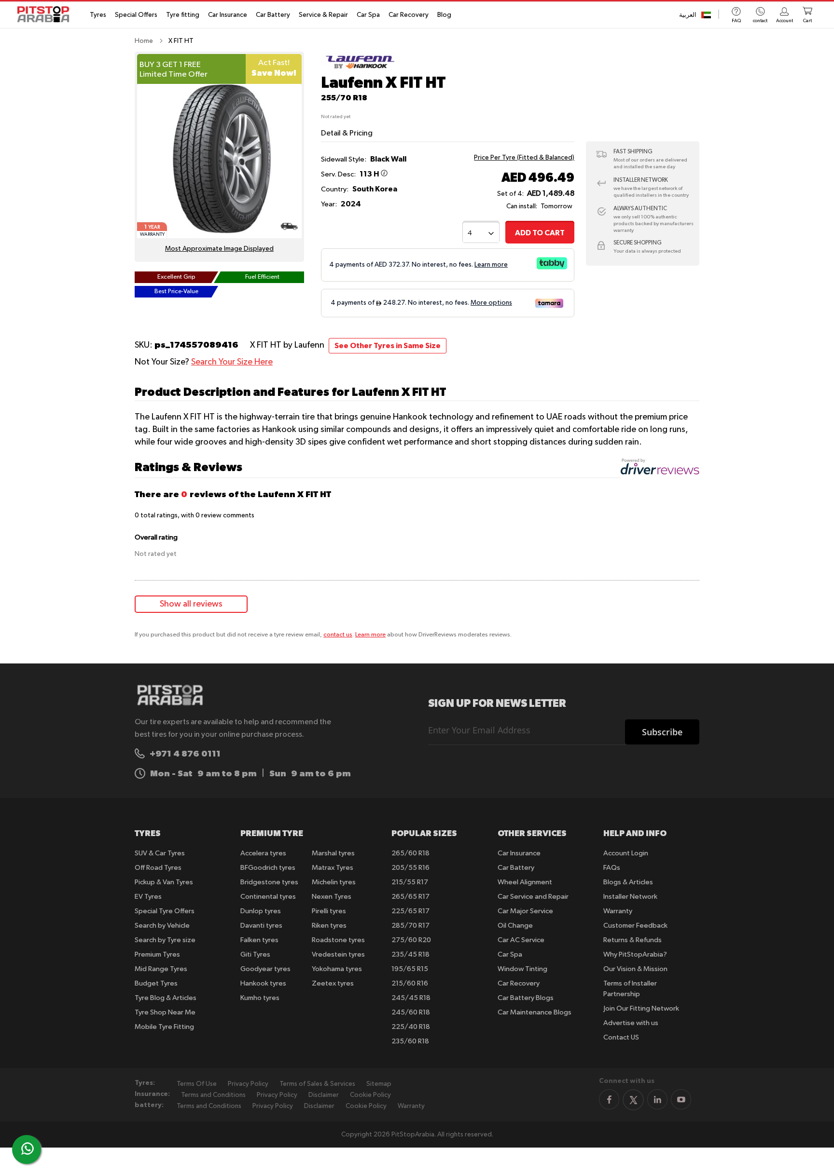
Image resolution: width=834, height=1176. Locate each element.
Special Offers (136, 15)
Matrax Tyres (332, 867)
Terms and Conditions (213, 1095)
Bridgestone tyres (269, 882)
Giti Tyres (255, 954)
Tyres (98, 15)
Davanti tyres (261, 925)
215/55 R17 (409, 882)
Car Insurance (227, 15)
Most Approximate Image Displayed (219, 248)
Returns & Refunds (632, 940)
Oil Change (515, 925)
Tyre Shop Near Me (165, 1012)
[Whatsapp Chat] (27, 1148)
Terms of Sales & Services (317, 1084)
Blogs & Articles (628, 882)
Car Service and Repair (533, 896)
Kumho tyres (259, 997)
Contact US (621, 1037)
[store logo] (46, 14)
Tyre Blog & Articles (165, 997)
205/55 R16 (410, 867)
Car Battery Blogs (526, 997)
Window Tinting (522, 969)
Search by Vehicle (162, 925)
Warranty (617, 911)
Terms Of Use (197, 1084)
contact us (337, 635)
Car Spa (368, 15)
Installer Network (630, 896)
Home (144, 41)
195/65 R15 (409, 969)
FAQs (611, 867)
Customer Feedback (635, 925)
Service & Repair (323, 15)
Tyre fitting (182, 15)
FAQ (736, 20)
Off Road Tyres (158, 867)
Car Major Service (525, 911)
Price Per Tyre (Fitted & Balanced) (524, 157)
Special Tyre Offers (165, 911)
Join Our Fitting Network (641, 1008)
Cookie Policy (370, 1095)
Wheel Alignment (525, 882)
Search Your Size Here (232, 362)
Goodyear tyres (265, 969)
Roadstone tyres (338, 940)
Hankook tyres (263, 983)
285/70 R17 (410, 925)
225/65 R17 (410, 911)
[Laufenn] (359, 69)
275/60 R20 (411, 940)
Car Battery (273, 15)
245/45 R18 (411, 997)
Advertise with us (630, 1023)
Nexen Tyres (331, 896)
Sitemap (378, 1084)
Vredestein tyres (338, 954)
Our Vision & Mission (635, 969)
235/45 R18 (410, 954)
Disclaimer (323, 1095)
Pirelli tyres (329, 911)
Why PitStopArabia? (635, 954)
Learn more (370, 635)
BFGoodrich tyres (267, 867)
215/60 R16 (409, 983)
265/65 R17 (410, 896)
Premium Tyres (157, 954)
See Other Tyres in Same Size (387, 346)
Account (784, 20)
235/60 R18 (410, 1041)
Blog (444, 15)
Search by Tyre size (165, 940)
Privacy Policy (248, 1084)
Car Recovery (409, 15)
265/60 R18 (410, 853)
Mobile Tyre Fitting (164, 1026)
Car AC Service (521, 940)
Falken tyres (259, 940)
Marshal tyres (333, 853)
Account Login (625, 853)
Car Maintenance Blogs (534, 1012)
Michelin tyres (334, 882)
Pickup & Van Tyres (164, 882)
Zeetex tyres (333, 983)
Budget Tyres (156, 983)
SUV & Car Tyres (160, 853)
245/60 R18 (410, 1012)
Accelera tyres (263, 853)
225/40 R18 (410, 1026)
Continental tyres (268, 896)
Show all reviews (191, 604)
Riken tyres (329, 925)
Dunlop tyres (260, 911)
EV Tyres (148, 896)
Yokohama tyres (337, 969)
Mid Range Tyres (161, 969)
